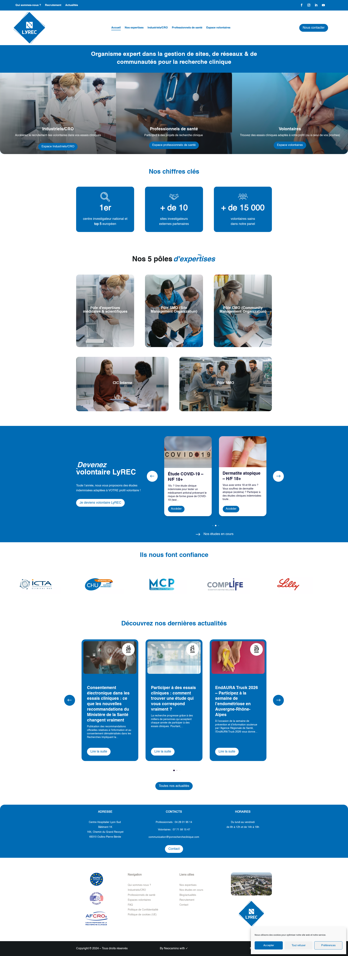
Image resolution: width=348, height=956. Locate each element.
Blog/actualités (187, 895)
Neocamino (171, 948)
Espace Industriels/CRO (58, 146)
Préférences (328, 945)
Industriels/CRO (137, 890)
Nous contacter (314, 27)
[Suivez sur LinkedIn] (316, 5)
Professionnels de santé (141, 895)
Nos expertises (187, 885)
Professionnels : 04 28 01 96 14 (174, 822)
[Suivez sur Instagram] (309, 5)
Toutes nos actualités (174, 786)
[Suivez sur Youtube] (323, 5)
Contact (174, 849)
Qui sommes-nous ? (139, 885)
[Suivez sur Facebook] (301, 5)
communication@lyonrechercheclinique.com (174, 837)
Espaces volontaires (139, 900)
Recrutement (186, 900)
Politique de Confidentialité (143, 910)
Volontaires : (174, 829)
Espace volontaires (290, 145)
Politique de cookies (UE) (142, 914)
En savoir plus (105, 333)
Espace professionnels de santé (174, 145)
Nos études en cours (191, 890)
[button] (278, 476)
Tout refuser (299, 945)
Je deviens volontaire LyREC (100, 502)
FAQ (130, 905)
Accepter (268, 945)
